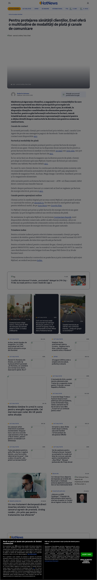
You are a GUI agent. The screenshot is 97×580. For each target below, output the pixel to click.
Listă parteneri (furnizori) (51, 561)
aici (34, 568)
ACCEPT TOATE (86, 554)
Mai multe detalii (32, 554)
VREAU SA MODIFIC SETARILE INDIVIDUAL (86, 561)
